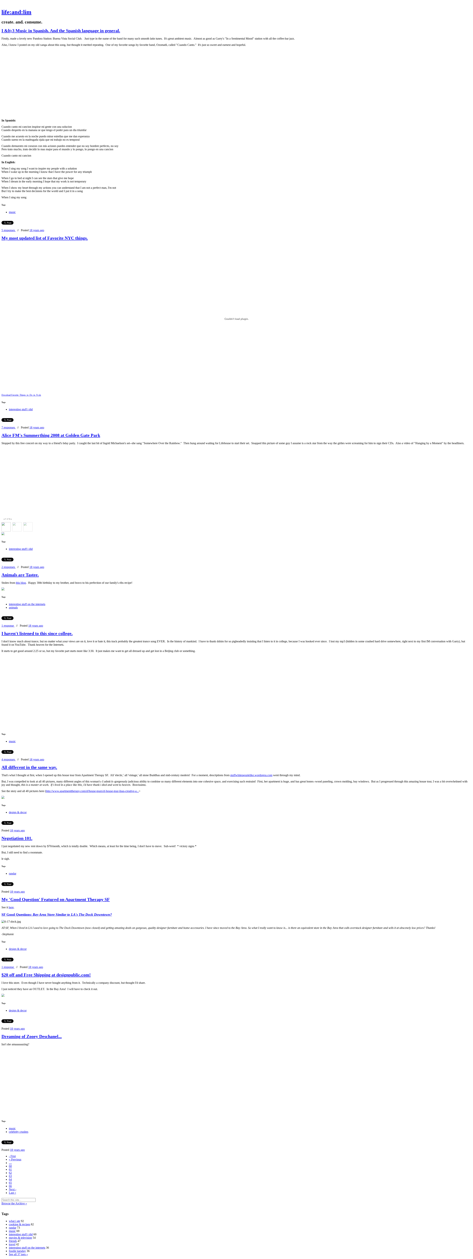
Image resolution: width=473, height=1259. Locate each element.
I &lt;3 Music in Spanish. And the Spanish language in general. (60, 30)
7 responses (8, 427)
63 (10, 1176)
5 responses (8, 230)
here (11, 907)
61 (10, 1169)
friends (13, 1241)
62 (10, 1172)
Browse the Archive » (14, 1203)
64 (10, 1179)
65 (10, 1182)
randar (12, 873)
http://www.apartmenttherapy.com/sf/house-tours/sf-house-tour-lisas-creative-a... (92, 791)
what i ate (14, 1221)
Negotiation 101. (16, 838)
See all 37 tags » (18, 1254)
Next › (12, 1189)
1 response (8, 625)
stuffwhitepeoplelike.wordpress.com (251, 775)
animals (13, 607)
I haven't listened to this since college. (37, 633)
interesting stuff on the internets (27, 604)
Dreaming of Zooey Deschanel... (31, 1036)
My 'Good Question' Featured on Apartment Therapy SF (55, 899)
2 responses (8, 567)
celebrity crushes (18, 1131)
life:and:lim (16, 12)
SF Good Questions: (56, 914)
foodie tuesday (17, 1251)
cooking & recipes (19, 1224)
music (12, 212)
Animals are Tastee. (20, 574)
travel (12, 1244)
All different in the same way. (29, 767)
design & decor (18, 812)
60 (10, 1166)
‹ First (12, 1156)
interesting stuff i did (21, 409)
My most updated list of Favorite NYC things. (44, 238)
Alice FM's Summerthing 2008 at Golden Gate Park (50, 435)
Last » (12, 1192)
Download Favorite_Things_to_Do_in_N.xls (21, 395)
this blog (21, 582)
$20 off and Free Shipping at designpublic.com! (46, 974)
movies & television (20, 1237)
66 (10, 1186)
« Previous (15, 1159)
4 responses (8, 759)
